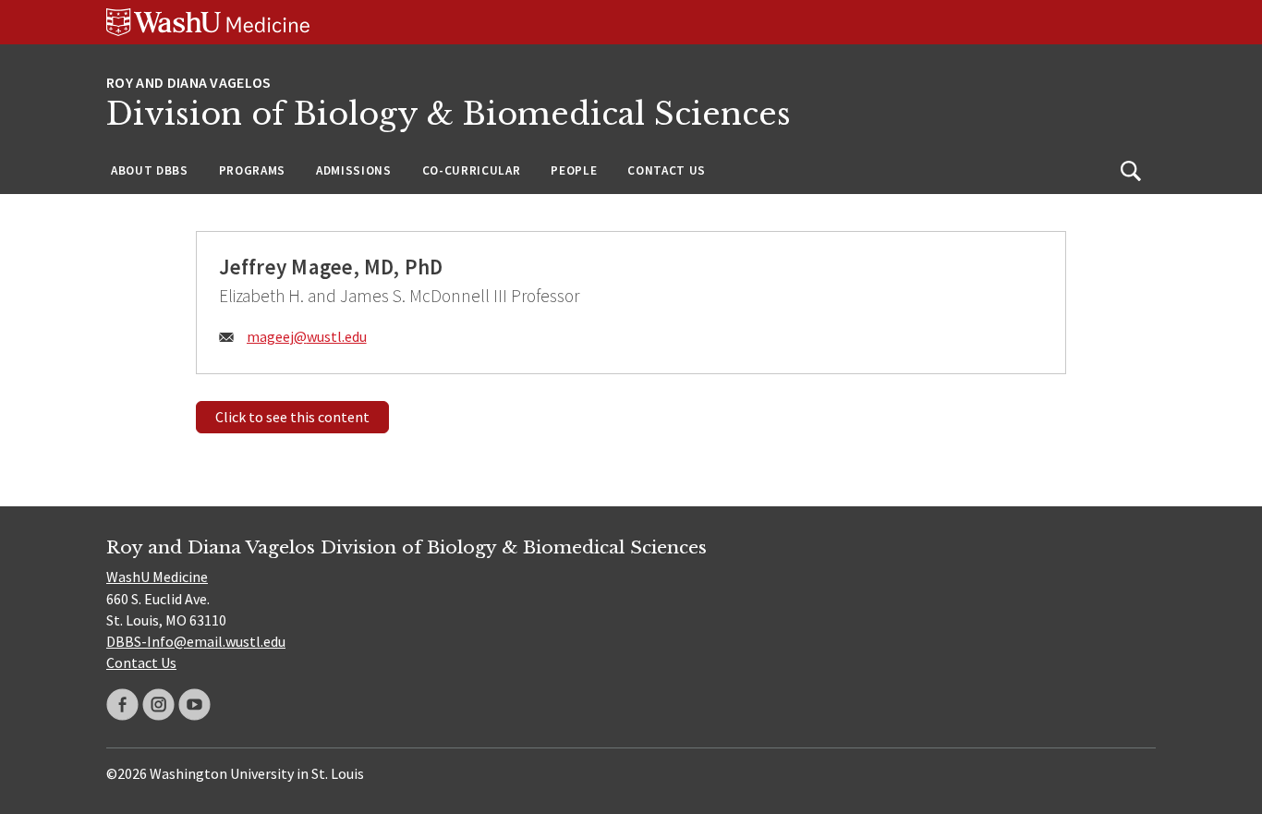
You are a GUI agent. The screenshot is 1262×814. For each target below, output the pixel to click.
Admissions (354, 170)
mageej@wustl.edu (307, 336)
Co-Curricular (471, 170)
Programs (252, 170)
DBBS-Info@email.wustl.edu (195, 641)
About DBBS (149, 170)
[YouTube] (194, 704)
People (574, 170)
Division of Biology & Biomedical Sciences (448, 114)
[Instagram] (158, 704)
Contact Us (666, 170)
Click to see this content (292, 416)
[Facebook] (122, 704)
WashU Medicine (157, 576)
